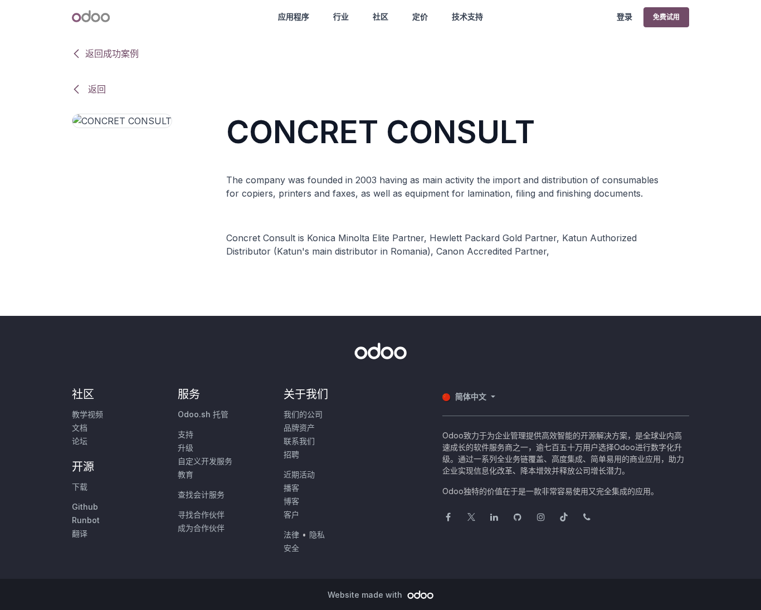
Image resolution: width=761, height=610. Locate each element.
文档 (79, 427)
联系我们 (299, 441)
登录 (624, 16)
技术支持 (467, 16)
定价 (420, 16)
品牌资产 (299, 427)
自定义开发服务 (205, 461)
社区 (380, 16)
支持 (185, 434)
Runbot (86, 520)
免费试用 (666, 17)
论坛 (79, 441)
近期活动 (299, 474)
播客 (291, 487)
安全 (291, 548)
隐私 (317, 534)
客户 (291, 514)
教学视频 (87, 414)
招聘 (291, 454)
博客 (291, 501)
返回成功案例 (112, 53)
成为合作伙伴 (201, 528)
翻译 (79, 533)
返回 (95, 89)
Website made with (366, 594)
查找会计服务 (201, 494)
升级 (185, 447)
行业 (341, 16)
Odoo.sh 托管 (203, 414)
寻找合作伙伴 (201, 514)
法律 (291, 534)
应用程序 (293, 16)
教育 (185, 474)
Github (85, 506)
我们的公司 (303, 414)
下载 (79, 486)
